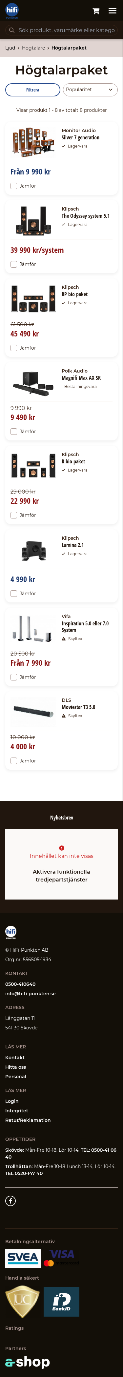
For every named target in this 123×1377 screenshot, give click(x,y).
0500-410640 (20, 984)
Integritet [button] (16, 1111)
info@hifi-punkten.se (30, 994)
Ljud (10, 48)
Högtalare (33, 48)
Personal (15, 1077)
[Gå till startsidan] (12, 11)
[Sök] (11, 30)
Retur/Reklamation (28, 1120)
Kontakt (15, 1058)
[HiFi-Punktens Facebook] (10, 1201)
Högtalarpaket (69, 48)
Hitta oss (15, 1067)
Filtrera (32, 90)
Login (12, 1101)
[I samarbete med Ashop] (27, 1362)
